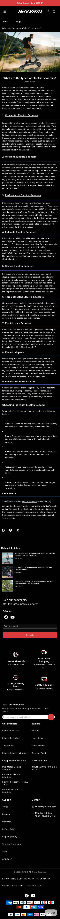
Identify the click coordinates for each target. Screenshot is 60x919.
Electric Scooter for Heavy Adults (15, 783)
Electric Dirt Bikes (11, 738)
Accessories (8, 745)
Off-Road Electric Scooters (21, 157)
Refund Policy (9, 829)
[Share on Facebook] (3, 530)
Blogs (18, 21)
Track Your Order (40, 760)
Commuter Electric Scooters (21, 115)
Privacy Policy (38, 745)
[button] (4, 11)
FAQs (5, 806)
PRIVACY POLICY (9, 879)
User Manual (38, 738)
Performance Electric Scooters (23, 195)
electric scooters (29, 501)
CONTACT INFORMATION (12, 886)
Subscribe (30, 635)
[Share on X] (18, 530)
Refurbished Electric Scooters (12, 790)
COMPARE (7, 859)
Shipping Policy (9, 837)
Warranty (6, 822)
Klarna (6, 852)
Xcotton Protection (11, 844)
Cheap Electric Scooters (14, 760)
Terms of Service (40, 753)
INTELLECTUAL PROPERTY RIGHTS (44, 768)
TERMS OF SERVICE (34, 886)
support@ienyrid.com (45, 806)
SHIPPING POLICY (26, 879)
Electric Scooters (10, 730)
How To (35, 730)
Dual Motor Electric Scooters (11, 768)
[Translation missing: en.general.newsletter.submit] (51, 717)
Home (5, 21)
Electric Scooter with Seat (15, 753)
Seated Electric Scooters (19, 266)
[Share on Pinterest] (10, 530)
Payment (6, 814)
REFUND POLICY (43, 879)
